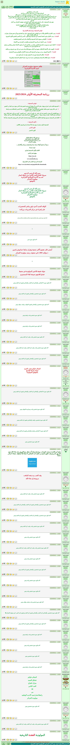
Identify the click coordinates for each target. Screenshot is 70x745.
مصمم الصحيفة (36, 85)
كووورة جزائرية (61, 3)
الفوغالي (66, 449)
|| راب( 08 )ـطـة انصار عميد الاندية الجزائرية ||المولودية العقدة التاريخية (49, 7)
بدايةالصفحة (3, 744)
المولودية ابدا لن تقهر (65, 9)
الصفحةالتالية (8, 744)
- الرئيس (37, 74)
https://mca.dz (32, 156)
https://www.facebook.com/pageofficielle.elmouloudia (32, 164)
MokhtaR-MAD (65, 674)
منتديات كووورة (60, 1)
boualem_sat (66, 366)
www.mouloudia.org (32, 158)
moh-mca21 (28, 74)
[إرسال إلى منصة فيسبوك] (58, 61)
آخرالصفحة (3, 7)
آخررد (7, 7)
